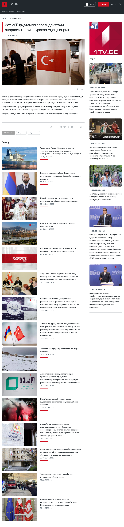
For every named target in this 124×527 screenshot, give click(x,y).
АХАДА (5, 18)
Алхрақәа (21, 133)
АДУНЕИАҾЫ (8, 133)
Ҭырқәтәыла (34, 133)
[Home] (4, 4)
